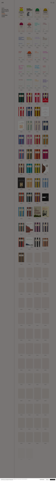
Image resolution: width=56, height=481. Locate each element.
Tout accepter (52, 479)
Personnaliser (42, 479)
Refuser (47, 479)
